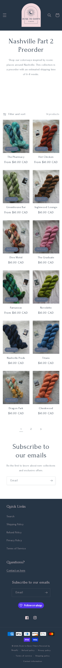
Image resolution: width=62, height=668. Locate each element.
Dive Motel (16, 257)
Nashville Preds (16, 357)
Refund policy (28, 650)
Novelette (46, 307)
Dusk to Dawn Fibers (29, 646)
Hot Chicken (45, 156)
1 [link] (21, 429)
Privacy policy (44, 650)
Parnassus (16, 307)
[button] (4, 15)
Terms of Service (16, 548)
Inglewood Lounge (46, 207)
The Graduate (46, 257)
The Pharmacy (16, 156)
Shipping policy (42, 656)
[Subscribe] (51, 480)
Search (11, 516)
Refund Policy (14, 532)
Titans (46, 357)
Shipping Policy (15, 524)
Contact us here (16, 570)
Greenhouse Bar (16, 207)
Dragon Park (16, 408)
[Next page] (41, 429)
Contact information (32, 661)
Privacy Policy (14, 540)
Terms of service (24, 656)
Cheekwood (46, 408)
